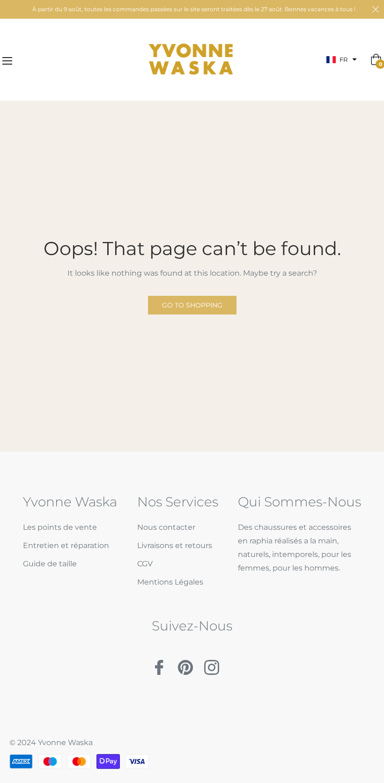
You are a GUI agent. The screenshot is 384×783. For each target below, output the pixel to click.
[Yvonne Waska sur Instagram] (211, 663)
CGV (145, 563)
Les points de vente (60, 527)
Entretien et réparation (66, 545)
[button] (341, 60)
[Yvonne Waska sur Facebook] (159, 663)
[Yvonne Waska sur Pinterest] (185, 663)
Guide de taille (50, 563)
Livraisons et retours (174, 545)
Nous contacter (166, 527)
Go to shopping (192, 305)
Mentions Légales (170, 582)
